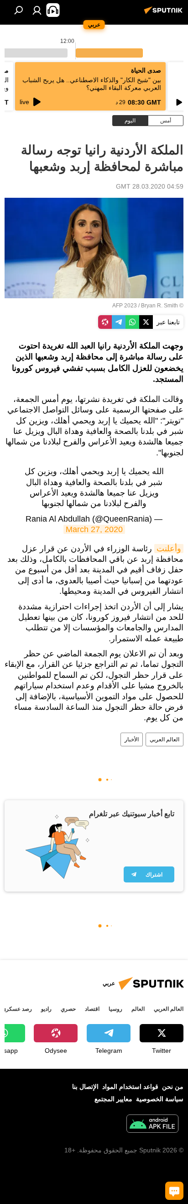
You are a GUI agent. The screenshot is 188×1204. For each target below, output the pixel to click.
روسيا (115, 1009)
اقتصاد (92, 1009)
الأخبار (132, 739)
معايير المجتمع (113, 1099)
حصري (68, 1009)
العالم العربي (164, 739)
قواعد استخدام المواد (130, 1086)
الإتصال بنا (85, 1086)
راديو (46, 1009)
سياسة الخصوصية (159, 1099)
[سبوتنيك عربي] (165, 13)
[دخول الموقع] (37, 10)
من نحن (172, 1086)
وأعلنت (169, 548)
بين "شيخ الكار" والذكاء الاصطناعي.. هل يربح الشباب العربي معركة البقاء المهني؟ (91, 83)
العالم (138, 1009)
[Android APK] (152, 1124)
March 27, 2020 (94, 529)
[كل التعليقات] (174, 1191)
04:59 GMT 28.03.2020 (149, 186)
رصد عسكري (17, 1009)
